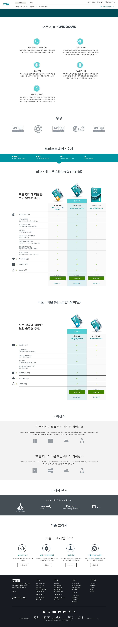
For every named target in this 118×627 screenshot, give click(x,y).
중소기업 (56, 583)
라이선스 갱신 (23, 555)
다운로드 (32, 6)
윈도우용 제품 (40, 585)
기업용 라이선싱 (58, 591)
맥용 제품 (38, 587)
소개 (89, 2)
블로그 (93, 2)
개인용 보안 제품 (20, 6)
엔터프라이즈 (57, 585)
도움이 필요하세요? (95, 555)
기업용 (31, 3)
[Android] (66, 446)
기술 (91, 589)
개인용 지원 (75, 597)
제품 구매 (58, 278)
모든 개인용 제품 (40, 583)
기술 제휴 (74, 589)
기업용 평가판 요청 (59, 597)
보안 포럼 (74, 602)
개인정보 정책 (46, 617)
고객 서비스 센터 (107, 6)
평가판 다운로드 (40, 597)
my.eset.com (71, 565)
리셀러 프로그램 (76, 585)
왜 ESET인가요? (43, 6)
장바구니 (100, 2)
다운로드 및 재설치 (47, 555)
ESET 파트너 (75, 583)
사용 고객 (38, 599)
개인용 (90, 558)
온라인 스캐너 (40, 591)
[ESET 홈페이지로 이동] (6, 4)
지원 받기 (95, 565)
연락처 (14, 591)
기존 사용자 (75, 595)
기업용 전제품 (58, 587)
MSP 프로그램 (76, 587)
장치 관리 (71, 555)
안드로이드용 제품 (41, 589)
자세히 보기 (57, 283)
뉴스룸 (92, 587)
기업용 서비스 (58, 589)
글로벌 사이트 (111, 2)
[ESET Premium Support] (95, 553)
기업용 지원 (75, 599)
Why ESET (93, 585)
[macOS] (51, 446)
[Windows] (35, 446)
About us (92, 583)
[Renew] (22, 553)
